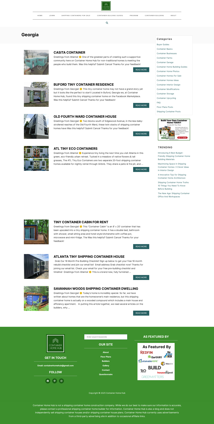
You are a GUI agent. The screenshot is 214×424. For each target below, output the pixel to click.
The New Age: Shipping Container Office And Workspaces (174, 195)
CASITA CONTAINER (69, 52)
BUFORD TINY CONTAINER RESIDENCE (84, 84)
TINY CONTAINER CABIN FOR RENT (81, 222)
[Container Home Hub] (107, 6)
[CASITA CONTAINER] (36, 63)
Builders (106, 361)
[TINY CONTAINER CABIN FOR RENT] (36, 233)
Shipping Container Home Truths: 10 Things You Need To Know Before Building (173, 185)
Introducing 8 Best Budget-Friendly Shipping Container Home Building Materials (174, 156)
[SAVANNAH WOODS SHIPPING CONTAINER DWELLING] (36, 299)
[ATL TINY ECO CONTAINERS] (36, 159)
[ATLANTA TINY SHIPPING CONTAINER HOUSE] (36, 267)
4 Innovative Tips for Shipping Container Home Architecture (172, 176)
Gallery (106, 365)
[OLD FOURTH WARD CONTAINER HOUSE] (36, 127)
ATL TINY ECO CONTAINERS (75, 148)
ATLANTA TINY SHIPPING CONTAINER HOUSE (89, 256)
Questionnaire (105, 374)
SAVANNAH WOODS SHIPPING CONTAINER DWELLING (96, 289)
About (106, 352)
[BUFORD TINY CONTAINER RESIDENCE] (36, 95)
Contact (106, 370)
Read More (142, 70)
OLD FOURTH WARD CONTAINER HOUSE (85, 116)
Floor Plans (106, 357)
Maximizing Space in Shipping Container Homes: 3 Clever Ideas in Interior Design (173, 167)
